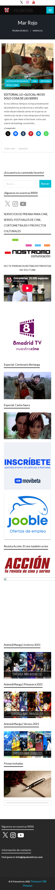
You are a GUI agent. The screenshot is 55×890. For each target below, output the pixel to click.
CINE (35, 81)
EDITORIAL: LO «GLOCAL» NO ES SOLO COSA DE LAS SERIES (24, 96)
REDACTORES (12, 85)
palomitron (23, 148)
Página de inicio (20, 31)
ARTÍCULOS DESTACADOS (17, 81)
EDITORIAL (45, 81)
